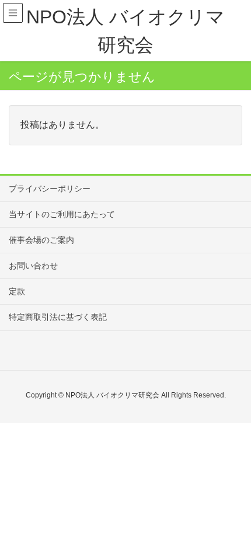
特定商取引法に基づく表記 (58, 317)
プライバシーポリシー (49, 188)
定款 (17, 291)
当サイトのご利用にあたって (62, 214)
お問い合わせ (33, 265)
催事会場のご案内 (41, 240)
